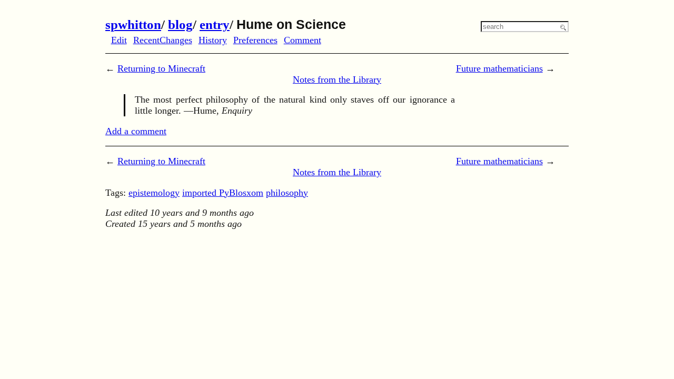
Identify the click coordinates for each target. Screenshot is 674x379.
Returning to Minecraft (161, 68)
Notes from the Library (337, 79)
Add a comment (135, 131)
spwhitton (133, 24)
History (213, 40)
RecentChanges (162, 40)
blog (180, 24)
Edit (119, 40)
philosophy (287, 192)
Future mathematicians (499, 68)
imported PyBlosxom (222, 192)
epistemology (154, 192)
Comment (302, 40)
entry (215, 24)
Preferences (255, 40)
